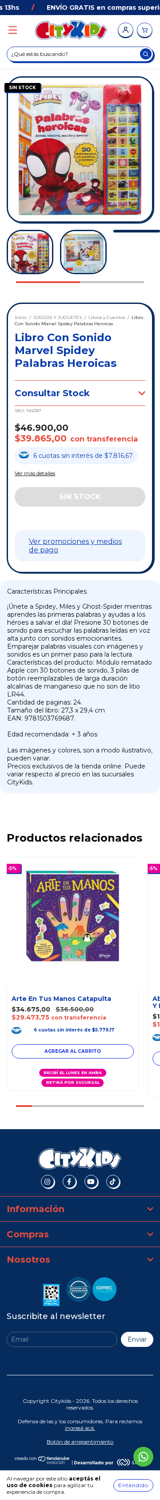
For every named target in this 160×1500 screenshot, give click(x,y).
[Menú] (12, 30)
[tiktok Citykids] (113, 1181)
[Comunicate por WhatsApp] (143, 1457)
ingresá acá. (80, 1428)
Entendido (133, 1485)
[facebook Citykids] (69, 1181)
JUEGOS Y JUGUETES (57, 317)
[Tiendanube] (42, 1462)
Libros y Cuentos (106, 317)
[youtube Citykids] (91, 1181)
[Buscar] (146, 53)
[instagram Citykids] (47, 1181)
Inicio (21, 317)
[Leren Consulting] (109, 1462)
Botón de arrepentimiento (80, 1441)
